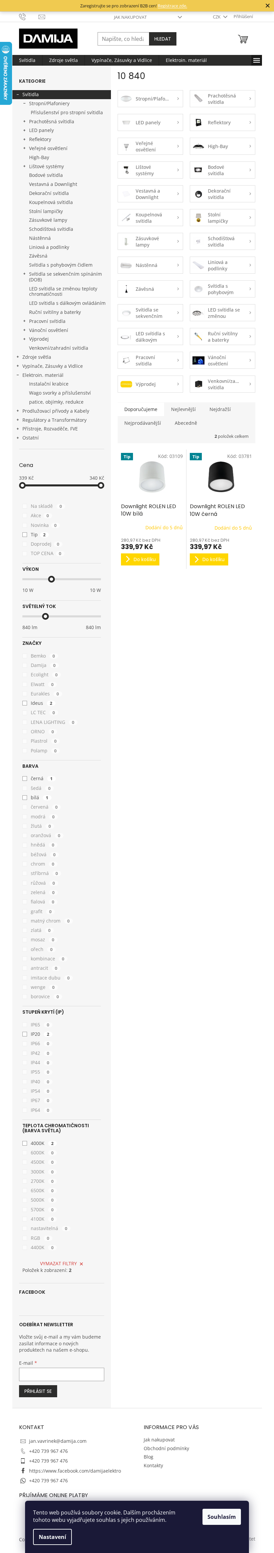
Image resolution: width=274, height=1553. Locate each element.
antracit (44, 968)
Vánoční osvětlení (48, 330)
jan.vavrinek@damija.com (58, 1441)
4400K (42, 1247)
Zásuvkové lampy (48, 220)
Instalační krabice (48, 384)
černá (42, 778)
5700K (42, 1209)
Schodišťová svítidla (51, 229)
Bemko (43, 656)
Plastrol (44, 741)
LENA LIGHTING (53, 722)
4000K (42, 1143)
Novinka (44, 525)
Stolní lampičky (46, 211)
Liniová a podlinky (49, 247)
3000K (42, 1171)
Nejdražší (220, 409)
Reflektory (40, 139)
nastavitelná (49, 1228)
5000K (42, 1200)
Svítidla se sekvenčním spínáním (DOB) (65, 277)
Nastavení (52, 1537)
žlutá (41, 826)
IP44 (40, 1062)
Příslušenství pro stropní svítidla (67, 112)
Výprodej (39, 339)
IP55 (40, 1072)
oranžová (45, 835)
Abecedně (186, 423)
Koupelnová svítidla (51, 202)
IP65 (40, 1024)
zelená (43, 892)
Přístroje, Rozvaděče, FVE (50, 428)
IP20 (40, 1034)
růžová (43, 883)
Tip (38, 534)
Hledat (162, 39)
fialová (42, 901)
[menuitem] (27, 60)
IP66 (40, 1043)
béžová (43, 854)
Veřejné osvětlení (48, 148)
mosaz (42, 939)
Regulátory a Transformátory (54, 420)
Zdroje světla (36, 357)
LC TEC (43, 712)
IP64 (40, 1110)
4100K (42, 1219)
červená (44, 807)
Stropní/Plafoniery (49, 103)
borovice (45, 996)
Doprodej (45, 544)
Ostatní (30, 437)
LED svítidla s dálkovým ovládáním (67, 303)
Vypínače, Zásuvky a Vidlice (52, 366)
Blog (148, 1457)
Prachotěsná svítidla (51, 121)
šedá (41, 788)
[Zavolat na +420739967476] (29, 16)
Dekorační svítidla (49, 193)
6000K (42, 1152)
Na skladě (46, 506)
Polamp (44, 750)
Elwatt (42, 684)
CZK (217, 17)
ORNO (42, 731)
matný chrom (50, 921)
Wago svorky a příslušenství (60, 393)
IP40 (40, 1081)
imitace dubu (50, 977)
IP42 (40, 1053)
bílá (39, 797)
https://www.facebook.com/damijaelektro (75, 1471)
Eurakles (45, 693)
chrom (42, 864)
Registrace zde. (172, 6)
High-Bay (39, 157)
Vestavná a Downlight (53, 184)
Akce (40, 515)
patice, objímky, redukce (56, 402)
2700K (42, 1181)
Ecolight (44, 674)
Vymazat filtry (58, 1263)
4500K (42, 1162)
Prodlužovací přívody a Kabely (55, 411)
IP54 (40, 1091)
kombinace (47, 958)
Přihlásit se (38, 1391)
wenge (43, 987)
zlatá (41, 930)
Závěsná (38, 256)
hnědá (42, 844)
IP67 (40, 1100)
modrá (43, 816)
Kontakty (153, 1465)
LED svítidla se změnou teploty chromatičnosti (63, 291)
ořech (42, 949)
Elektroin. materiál (42, 375)
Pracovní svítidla (47, 321)
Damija (43, 665)
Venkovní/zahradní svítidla (58, 348)
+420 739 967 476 (48, 1451)
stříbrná (44, 873)
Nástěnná (40, 238)
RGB (40, 1238)
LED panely (41, 130)
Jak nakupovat (130, 17)
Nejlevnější (183, 409)
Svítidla (30, 94)
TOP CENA (46, 553)
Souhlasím (222, 1517)
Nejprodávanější (142, 423)
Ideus (41, 703)
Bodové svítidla (46, 175)
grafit (41, 911)
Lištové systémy (46, 166)
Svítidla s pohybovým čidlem (61, 265)
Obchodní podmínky (166, 1448)
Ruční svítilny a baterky (55, 312)
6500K (42, 1190)
